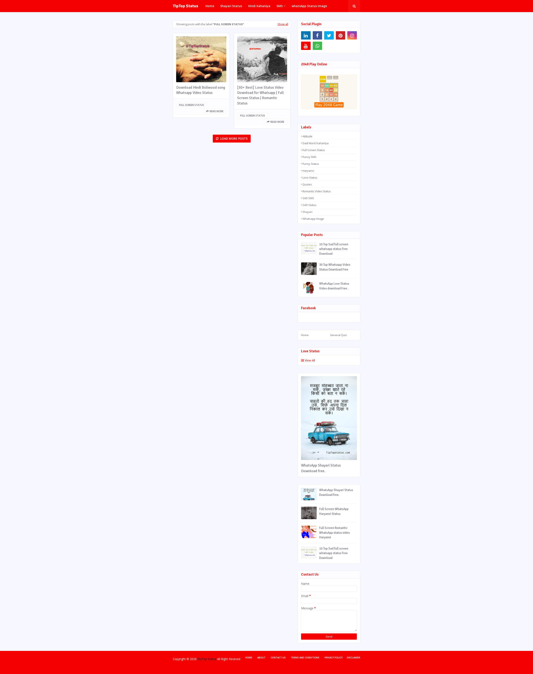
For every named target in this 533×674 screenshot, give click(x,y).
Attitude (307, 136)
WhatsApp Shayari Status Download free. (321, 468)
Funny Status (311, 164)
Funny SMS (309, 157)
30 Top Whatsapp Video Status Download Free (334, 267)
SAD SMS (308, 198)
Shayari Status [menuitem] (231, 6)
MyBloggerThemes (243, 667)
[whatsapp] (317, 46)
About (261, 657)
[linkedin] (306, 35)
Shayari (307, 212)
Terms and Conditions (305, 657)
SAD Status (309, 205)
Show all (283, 24)
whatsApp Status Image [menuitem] (309, 6)
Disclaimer (353, 657)
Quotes (307, 184)
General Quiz (338, 335)
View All (309, 360)
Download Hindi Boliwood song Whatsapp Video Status (200, 90)
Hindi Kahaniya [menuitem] (259, 6)
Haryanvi (308, 171)
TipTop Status (185, 6)
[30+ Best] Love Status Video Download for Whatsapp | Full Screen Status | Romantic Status (260, 95)
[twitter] (329, 35)
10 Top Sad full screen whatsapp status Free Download (333, 249)
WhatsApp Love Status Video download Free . (334, 286)
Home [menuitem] (209, 6)
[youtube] (306, 46)
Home (305, 335)
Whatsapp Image (313, 219)
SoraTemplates (198, 667)
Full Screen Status (191, 105)
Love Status (310, 177)
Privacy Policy (334, 657)
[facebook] (317, 35)
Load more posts (233, 138)
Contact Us (278, 657)
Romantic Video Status (317, 191)
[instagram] (352, 35)
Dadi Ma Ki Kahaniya (316, 143)
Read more (216, 111)
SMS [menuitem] (279, 6)
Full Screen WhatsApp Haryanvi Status (334, 511)
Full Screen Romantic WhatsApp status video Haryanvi (334, 532)
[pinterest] (340, 35)
